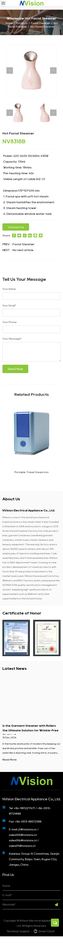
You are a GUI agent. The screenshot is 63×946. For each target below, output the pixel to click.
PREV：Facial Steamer (18, 244)
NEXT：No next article (17, 250)
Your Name (9, 289)
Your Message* (11, 339)
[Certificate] (16, 638)
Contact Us (16, 227)
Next (53, 70)
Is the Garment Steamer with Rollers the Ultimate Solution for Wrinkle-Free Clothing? (30, 730)
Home (9, 23)
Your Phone (9, 322)
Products (22, 23)
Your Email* (9, 305)
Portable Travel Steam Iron (32, 472)
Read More (9, 759)
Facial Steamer (40, 23)
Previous (9, 70)
